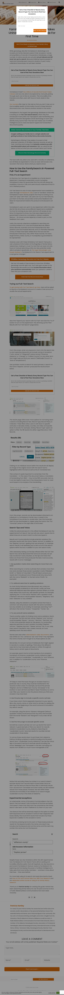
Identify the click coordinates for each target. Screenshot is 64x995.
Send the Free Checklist (39, 30)
